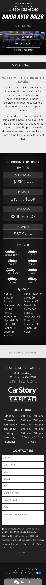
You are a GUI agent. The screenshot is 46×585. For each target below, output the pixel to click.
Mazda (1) (30, 305)
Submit (23, 552)
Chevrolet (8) (12, 305)
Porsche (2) (31, 324)
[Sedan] (12, 280)
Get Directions (23, 50)
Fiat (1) (8, 309)
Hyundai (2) (11, 320)
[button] (23, 65)
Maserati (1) (31, 301)
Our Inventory (23, 37)
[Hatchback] (12, 271)
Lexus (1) (29, 297)
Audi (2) (8, 293)
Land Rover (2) (33, 293)
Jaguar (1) (10, 327)
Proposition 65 (23, 575)
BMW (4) (9, 297)
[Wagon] (32, 280)
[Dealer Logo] (23, 16)
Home (11, 569)
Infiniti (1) (9, 324)
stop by (27, 135)
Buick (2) (9, 301)
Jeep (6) (9, 331)
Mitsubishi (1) (32, 316)
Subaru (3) (30, 327)
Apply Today (23, 43)
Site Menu (23, 26)
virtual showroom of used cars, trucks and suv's (23, 131)
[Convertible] (12, 253)
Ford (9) (8, 312)
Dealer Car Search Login (22, 571)
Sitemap (18, 573)
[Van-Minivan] (32, 271)
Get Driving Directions (23, 352)
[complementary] (38, 577)
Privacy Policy (32, 569)
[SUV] (32, 253)
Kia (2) (8, 335)
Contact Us (23, 569)
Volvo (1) (29, 331)
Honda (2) (10, 316)
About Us (16, 569)
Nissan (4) (30, 320)
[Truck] (32, 262)
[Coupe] (12, 262)
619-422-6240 (25, 9)
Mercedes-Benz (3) (30, 310)
